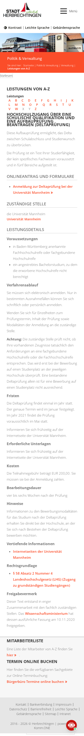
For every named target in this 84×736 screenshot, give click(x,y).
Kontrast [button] (15, 27)
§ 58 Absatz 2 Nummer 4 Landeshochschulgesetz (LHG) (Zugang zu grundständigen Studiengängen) (44, 579)
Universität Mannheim (24, 219)
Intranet (65, 714)
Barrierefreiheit (41, 709)
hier (10, 655)
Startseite (28, 65)
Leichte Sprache (37, 27)
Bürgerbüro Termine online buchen (35, 681)
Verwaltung (67, 65)
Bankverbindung (41, 704)
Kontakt (21, 704)
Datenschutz (18, 709)
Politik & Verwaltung (47, 65)
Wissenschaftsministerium (47, 613)
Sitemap (50, 714)
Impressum (63, 704)
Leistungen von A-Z (18, 68)
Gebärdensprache (66, 27)
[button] (69, 11)
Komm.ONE (42, 728)
